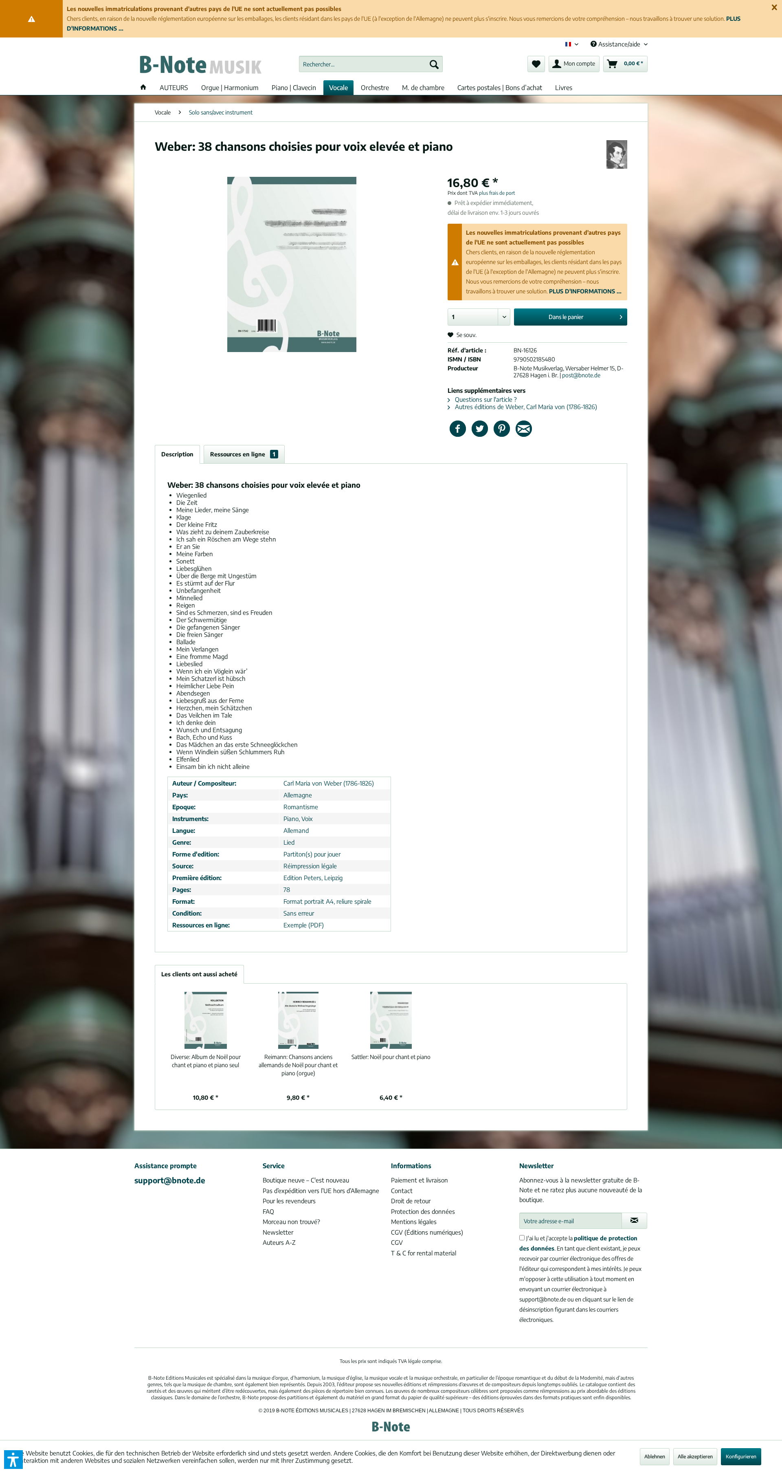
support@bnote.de (169, 1180)
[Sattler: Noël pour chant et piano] (391, 1020)
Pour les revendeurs (289, 1200)
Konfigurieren (741, 1456)
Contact (402, 1190)
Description (177, 454)
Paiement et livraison (419, 1180)
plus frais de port (497, 193)
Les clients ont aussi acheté (199, 974)
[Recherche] (434, 64)
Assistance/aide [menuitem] (619, 44)
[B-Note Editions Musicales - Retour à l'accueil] (199, 66)
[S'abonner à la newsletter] (634, 1221)
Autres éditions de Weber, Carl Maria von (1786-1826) (525, 406)
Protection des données (423, 1211)
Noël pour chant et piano (391, 1056)
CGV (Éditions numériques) (427, 1232)
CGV (397, 1242)
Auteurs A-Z (279, 1242)
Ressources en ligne (242, 454)
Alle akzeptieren (695, 1456)
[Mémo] (536, 64)
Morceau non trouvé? (291, 1221)
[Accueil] (143, 87)
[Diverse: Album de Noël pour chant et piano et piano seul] (205, 1020)
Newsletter (278, 1232)
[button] (13, 1459)
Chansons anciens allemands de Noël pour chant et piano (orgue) (298, 1065)
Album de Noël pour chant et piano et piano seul (206, 1060)
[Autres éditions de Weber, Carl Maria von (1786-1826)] (616, 154)
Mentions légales (414, 1221)
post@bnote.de (581, 375)
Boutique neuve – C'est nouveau (306, 1180)
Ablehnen (654, 1456)
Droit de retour (411, 1200)
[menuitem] (371, 64)
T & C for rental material (423, 1253)
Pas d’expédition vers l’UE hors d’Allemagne (321, 1190)
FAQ (268, 1211)
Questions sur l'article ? (485, 399)
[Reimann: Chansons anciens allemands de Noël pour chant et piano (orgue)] (298, 1020)
